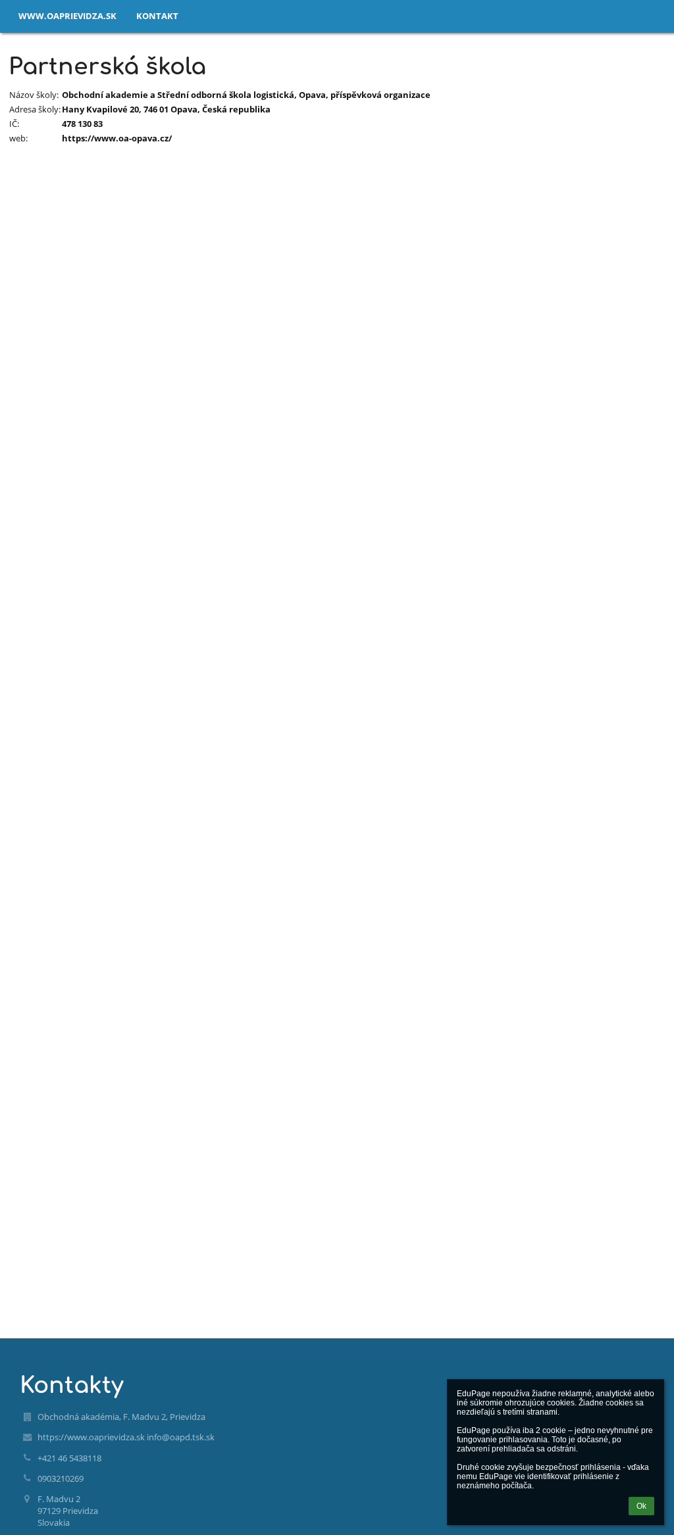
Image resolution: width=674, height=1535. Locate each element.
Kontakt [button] (157, 16)
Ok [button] (641, 1506)
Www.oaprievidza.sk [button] (67, 16)
